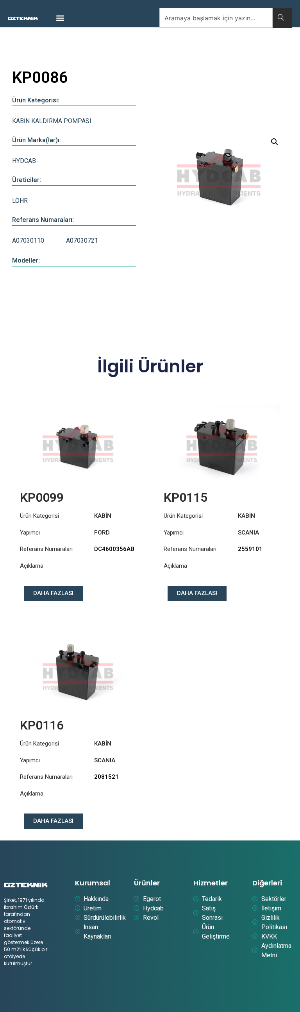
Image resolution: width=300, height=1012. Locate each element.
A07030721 (82, 240)
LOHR (20, 200)
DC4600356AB (114, 548)
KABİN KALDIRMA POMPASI (51, 121)
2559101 (250, 548)
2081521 (106, 776)
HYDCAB (24, 160)
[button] (60, 17)
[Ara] (282, 18)
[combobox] (216, 18)
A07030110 (28, 240)
